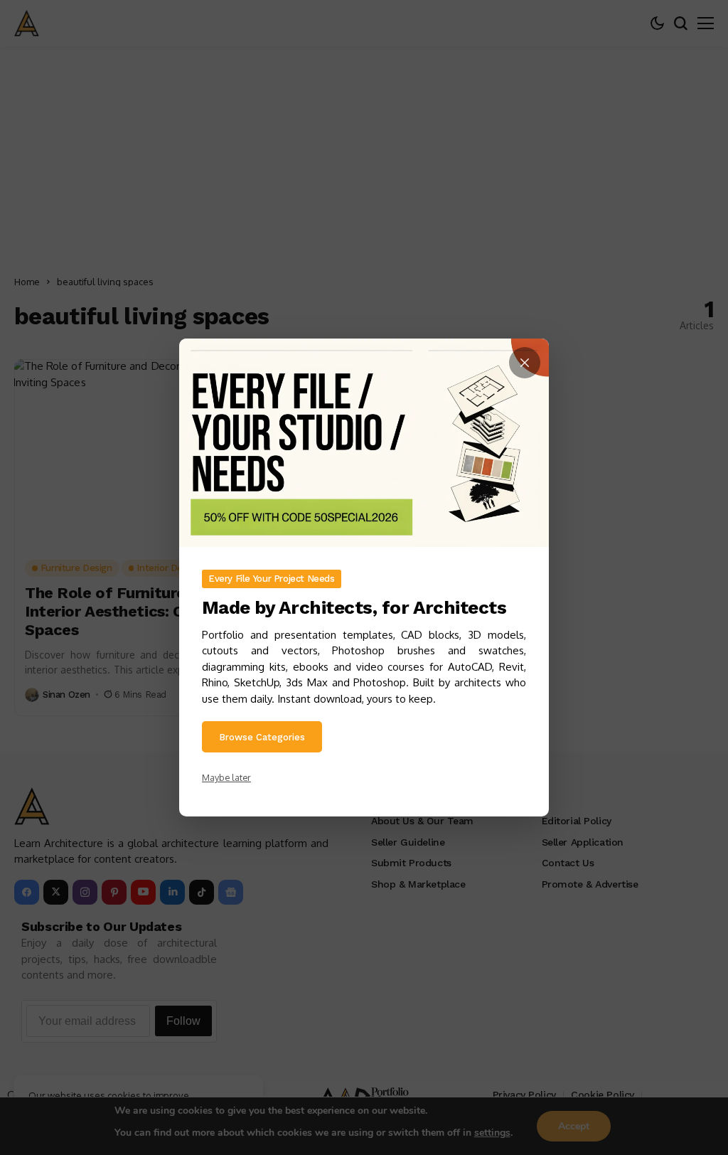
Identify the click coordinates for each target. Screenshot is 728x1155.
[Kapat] (524, 362)
